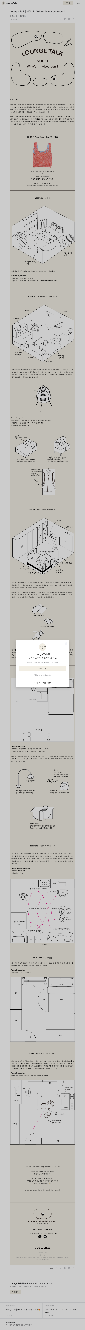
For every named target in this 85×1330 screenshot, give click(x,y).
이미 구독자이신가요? (42, 683)
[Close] (66, 643)
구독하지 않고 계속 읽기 (42, 675)
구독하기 (42, 668)
